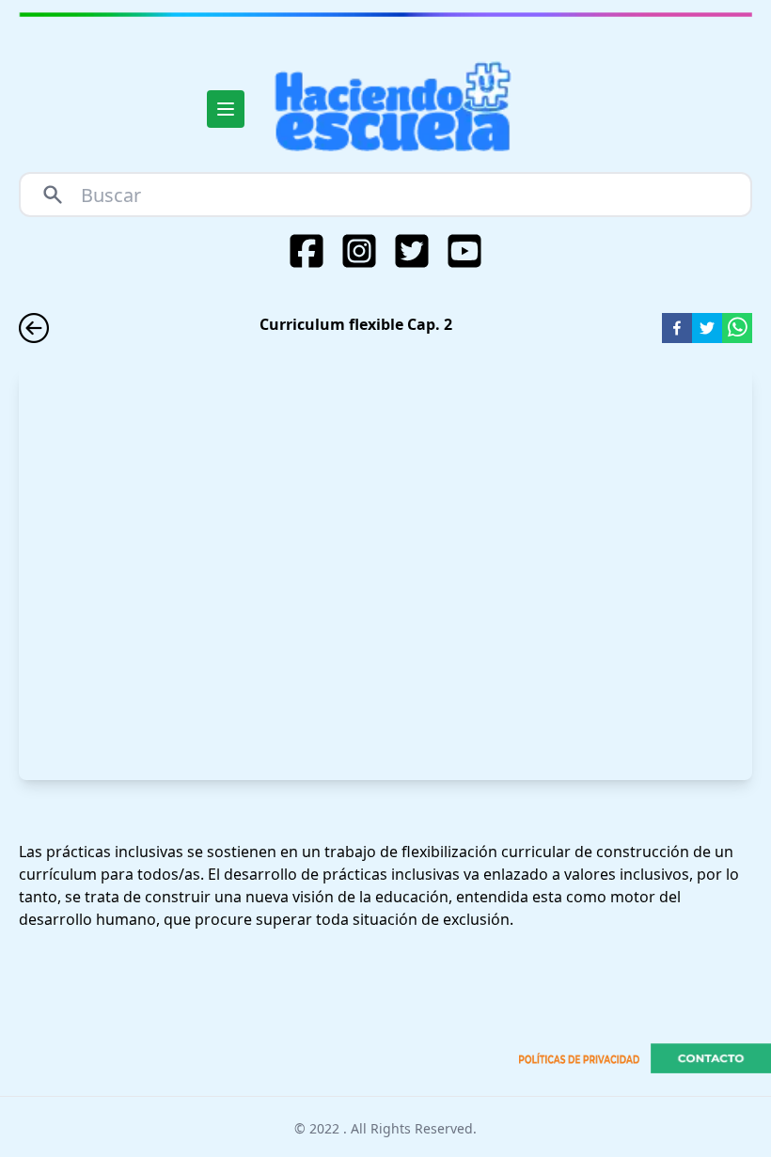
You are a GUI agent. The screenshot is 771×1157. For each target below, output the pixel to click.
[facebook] (677, 328)
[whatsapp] (737, 328)
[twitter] (707, 328)
